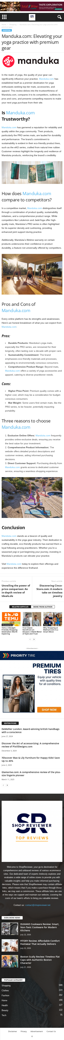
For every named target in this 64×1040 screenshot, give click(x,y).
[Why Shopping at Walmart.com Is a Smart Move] (52, 619)
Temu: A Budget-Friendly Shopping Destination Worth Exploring (9, 630)
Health (5, 1005)
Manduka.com (46, 78)
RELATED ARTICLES (20, 606)
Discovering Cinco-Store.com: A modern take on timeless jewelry (49, 591)
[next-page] (34, 639)
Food (46, 625)
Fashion (5, 995)
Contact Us (51, 1031)
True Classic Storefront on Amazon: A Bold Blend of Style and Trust (32, 630)
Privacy (24, 1031)
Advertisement (37, 1031)
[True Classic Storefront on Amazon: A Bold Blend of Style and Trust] (32, 619)
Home (4, 24)
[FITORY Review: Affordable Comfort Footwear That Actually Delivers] (10, 945)
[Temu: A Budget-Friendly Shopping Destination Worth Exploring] (11, 619)
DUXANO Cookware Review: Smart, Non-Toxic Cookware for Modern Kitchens (39, 927)
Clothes (26, 625)
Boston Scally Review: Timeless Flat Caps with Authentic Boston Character (40, 959)
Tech (4, 1015)
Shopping (12, 24)
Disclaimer (12, 1031)
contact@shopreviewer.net (37, 905)
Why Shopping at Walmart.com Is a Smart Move (50, 629)
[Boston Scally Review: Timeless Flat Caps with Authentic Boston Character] (10, 961)
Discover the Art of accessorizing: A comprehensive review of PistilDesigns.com (30, 745)
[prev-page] (30, 639)
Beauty (5, 1010)
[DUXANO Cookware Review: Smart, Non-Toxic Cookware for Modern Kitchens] (10, 929)
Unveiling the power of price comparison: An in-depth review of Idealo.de (16, 591)
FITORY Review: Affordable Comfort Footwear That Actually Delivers (40, 942)
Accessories (7, 625)
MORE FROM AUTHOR (42, 606)
